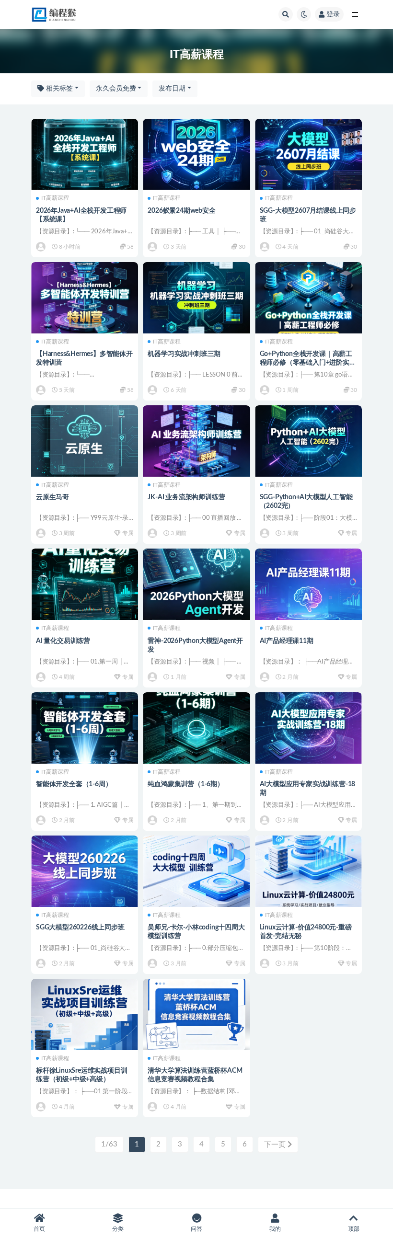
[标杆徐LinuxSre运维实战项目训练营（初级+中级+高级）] (84, 1014)
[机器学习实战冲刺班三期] (196, 297)
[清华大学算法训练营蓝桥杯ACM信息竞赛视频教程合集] (196, 1014)
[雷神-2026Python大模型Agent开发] (196, 584)
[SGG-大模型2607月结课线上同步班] (308, 154)
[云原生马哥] (84, 441)
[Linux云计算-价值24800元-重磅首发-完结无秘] (308, 871)
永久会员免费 (116, 88)
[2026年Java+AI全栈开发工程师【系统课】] (84, 154)
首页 (39, 1229)
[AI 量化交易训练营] (84, 584)
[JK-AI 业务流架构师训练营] (196, 441)
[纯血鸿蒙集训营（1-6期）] (196, 728)
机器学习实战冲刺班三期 (184, 354)
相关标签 (58, 88)
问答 (196, 1229)
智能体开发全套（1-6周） (74, 784)
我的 (275, 1229)
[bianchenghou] (41, 247)
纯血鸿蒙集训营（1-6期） (185, 784)
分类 (118, 1229)
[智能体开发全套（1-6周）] (84, 728)
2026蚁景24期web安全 (181, 210)
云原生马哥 (52, 497)
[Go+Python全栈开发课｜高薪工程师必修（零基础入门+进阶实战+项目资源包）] (308, 297)
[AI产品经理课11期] (308, 584)
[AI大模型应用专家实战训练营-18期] (308, 728)
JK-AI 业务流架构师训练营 (186, 497)
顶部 (353, 1229)
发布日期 (172, 88)
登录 (333, 14)
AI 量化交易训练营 (63, 641)
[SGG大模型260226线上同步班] (84, 871)
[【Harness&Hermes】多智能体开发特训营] (84, 297)
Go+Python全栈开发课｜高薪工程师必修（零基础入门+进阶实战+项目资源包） (308, 363)
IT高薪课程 (55, 198)
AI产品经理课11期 (286, 641)
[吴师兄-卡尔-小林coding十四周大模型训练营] (196, 871)
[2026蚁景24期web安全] (196, 154)
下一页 (276, 1144)
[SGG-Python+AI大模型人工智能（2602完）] (308, 441)
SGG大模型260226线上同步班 (80, 927)
